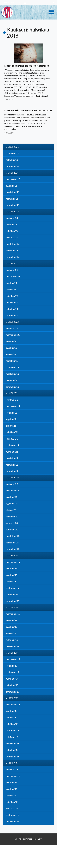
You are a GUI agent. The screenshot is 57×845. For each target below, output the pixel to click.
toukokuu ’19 (12, 588)
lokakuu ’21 (11, 412)
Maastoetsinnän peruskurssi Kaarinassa (26, 65)
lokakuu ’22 (11, 341)
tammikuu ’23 (12, 315)
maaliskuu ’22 (12, 373)
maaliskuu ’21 (12, 458)
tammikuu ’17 (12, 691)
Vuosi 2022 (12, 322)
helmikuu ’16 (12, 750)
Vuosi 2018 (12, 607)
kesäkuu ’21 (12, 438)
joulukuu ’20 (12, 484)
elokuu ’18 (11, 633)
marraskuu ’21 (13, 406)
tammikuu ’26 (12, 166)
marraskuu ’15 (13, 775)
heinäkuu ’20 (12, 516)
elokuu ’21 (11, 425)
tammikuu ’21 (12, 471)
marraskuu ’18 (13, 613)
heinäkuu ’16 (12, 724)
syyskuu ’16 (11, 711)
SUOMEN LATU (8, 3)
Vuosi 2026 (12, 147)
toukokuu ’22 (12, 367)
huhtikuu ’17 (12, 678)
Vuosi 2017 (12, 653)
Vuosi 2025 (12, 173)
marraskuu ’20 (13, 490)
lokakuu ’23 (11, 282)
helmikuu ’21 (12, 464)
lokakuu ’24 (11, 224)
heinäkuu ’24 (12, 231)
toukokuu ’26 (12, 153)
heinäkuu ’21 (12, 432)
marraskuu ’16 (13, 704)
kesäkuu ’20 (12, 523)
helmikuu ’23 (12, 308)
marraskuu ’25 (13, 179)
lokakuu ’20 (11, 497)
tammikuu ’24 (12, 257)
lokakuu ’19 (11, 568)
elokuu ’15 (11, 795)
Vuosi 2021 (12, 393)
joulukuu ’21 (12, 399)
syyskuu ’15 (11, 788)
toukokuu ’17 (12, 672)
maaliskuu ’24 (12, 244)
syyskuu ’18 (11, 626)
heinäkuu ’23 (12, 295)
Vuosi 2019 (12, 555)
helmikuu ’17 (12, 685)
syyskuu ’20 (11, 503)
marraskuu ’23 (13, 276)
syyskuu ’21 (11, 419)
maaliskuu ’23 (12, 302)
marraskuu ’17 (13, 659)
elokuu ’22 (11, 354)
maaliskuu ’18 (12, 646)
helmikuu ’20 (12, 542)
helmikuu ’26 (12, 159)
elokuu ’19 (11, 581)
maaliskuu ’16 (12, 743)
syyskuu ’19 (11, 574)
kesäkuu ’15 (12, 808)
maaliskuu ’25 (12, 192)
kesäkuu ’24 (12, 237)
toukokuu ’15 (12, 815)
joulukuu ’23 (12, 269)
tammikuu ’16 (12, 756)
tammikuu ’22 (12, 386)
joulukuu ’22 (12, 328)
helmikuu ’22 (12, 380)
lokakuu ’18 (11, 620)
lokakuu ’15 (11, 782)
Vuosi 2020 (12, 477)
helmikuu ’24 (12, 250)
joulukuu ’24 (12, 218)
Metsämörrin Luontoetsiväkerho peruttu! (28, 110)
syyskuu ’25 (11, 185)
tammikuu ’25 (12, 205)
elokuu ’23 (11, 289)
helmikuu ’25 (12, 198)
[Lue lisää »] (42, 96)
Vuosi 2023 (12, 263)
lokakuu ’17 (11, 665)
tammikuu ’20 (12, 549)
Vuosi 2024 (12, 211)
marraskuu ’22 (13, 334)
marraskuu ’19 (13, 561)
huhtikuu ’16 (12, 737)
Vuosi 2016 (12, 698)
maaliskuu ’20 (12, 536)
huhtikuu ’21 (12, 451)
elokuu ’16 (11, 717)
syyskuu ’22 (11, 347)
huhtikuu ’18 (12, 639)
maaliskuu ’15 (12, 821)
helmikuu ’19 (12, 594)
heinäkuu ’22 (12, 360)
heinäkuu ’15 (12, 801)
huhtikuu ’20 (12, 529)
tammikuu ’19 (12, 601)
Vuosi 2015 (12, 763)
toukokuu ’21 (12, 445)
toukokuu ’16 (12, 730)
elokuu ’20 (11, 510)
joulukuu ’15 (12, 769)
